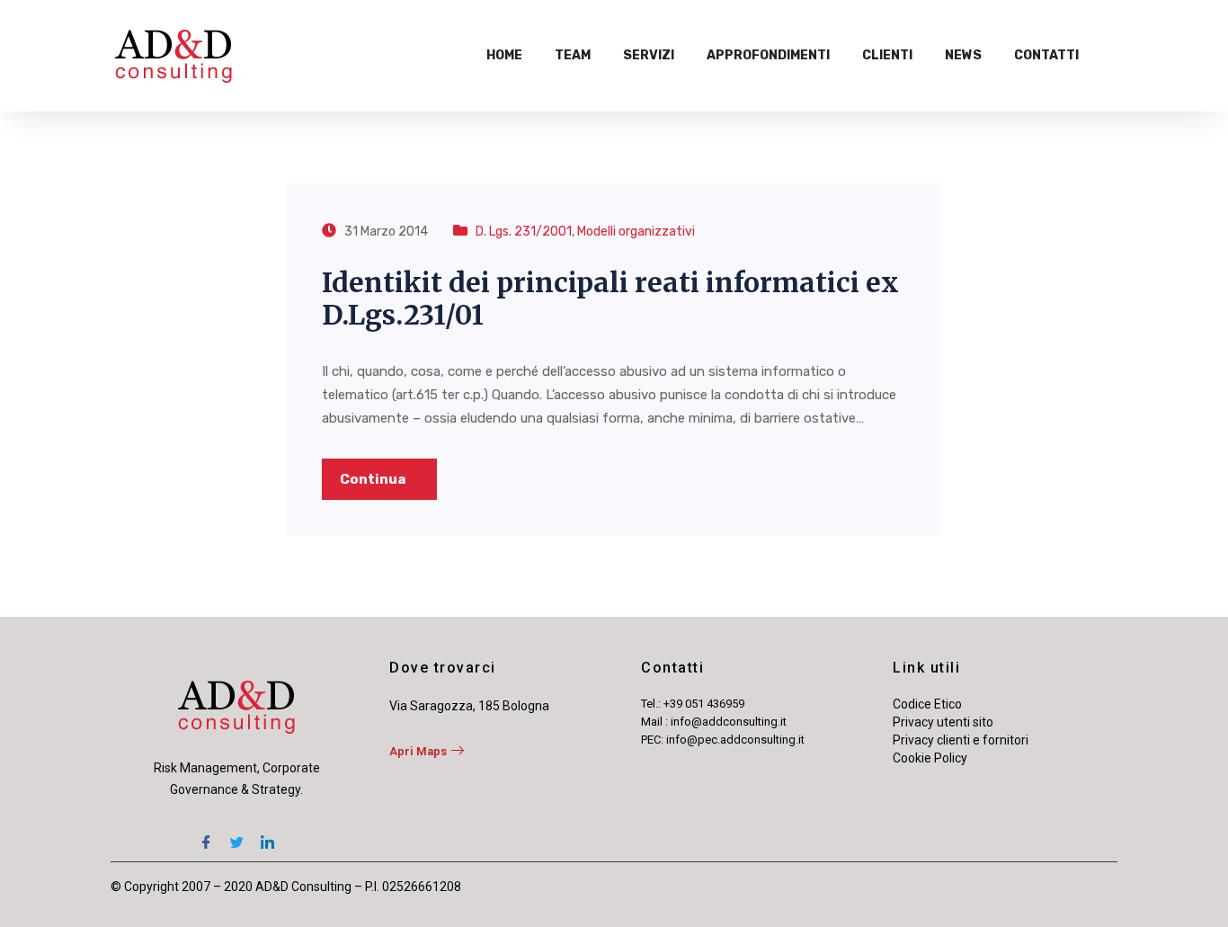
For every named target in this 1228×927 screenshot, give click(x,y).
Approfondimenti (768, 55)
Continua (374, 479)
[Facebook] (205, 836)
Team (573, 55)
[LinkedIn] (267, 836)
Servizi (648, 55)
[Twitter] (236, 836)
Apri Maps (418, 751)
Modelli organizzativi (636, 231)
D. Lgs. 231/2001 (524, 231)
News (963, 55)
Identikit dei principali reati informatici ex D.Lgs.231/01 (610, 298)
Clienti (887, 55)
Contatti (1046, 55)
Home (504, 55)
